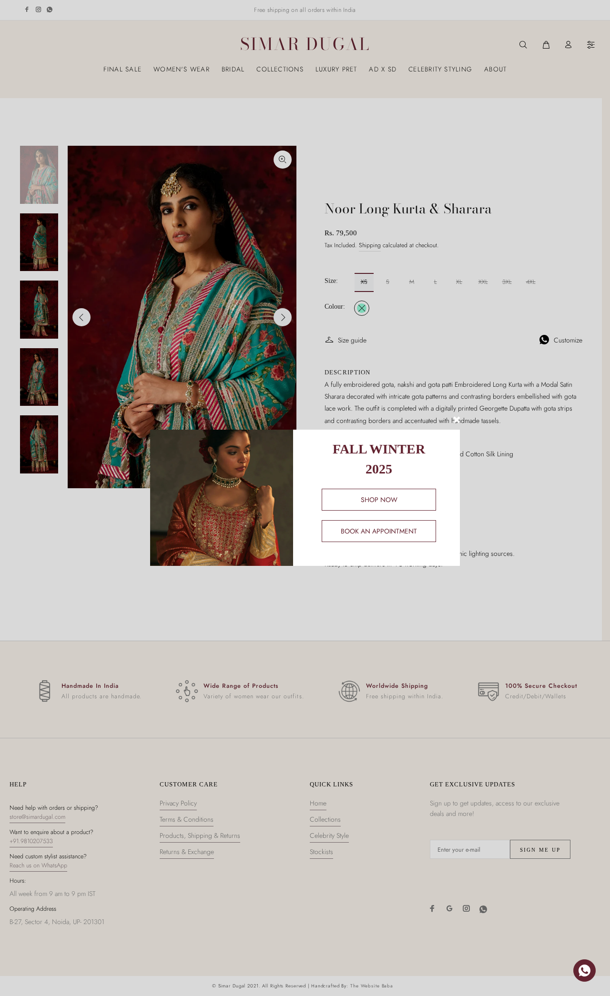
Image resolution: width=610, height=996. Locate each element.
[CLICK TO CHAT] (584, 970)
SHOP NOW (379, 499)
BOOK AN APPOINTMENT (379, 531)
